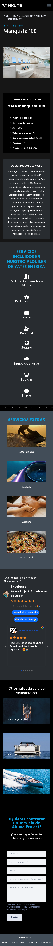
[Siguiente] (47, 63)
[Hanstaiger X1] (26, 714)
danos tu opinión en (24, 619)
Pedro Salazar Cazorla (30, 631)
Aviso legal (32, 942)
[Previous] (6, 63)
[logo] (12, 5)
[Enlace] (26, 439)
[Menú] (49, 5)
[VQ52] (26, 785)
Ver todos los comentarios (26, 612)
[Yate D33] (26, 749)
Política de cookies (44, 942)
